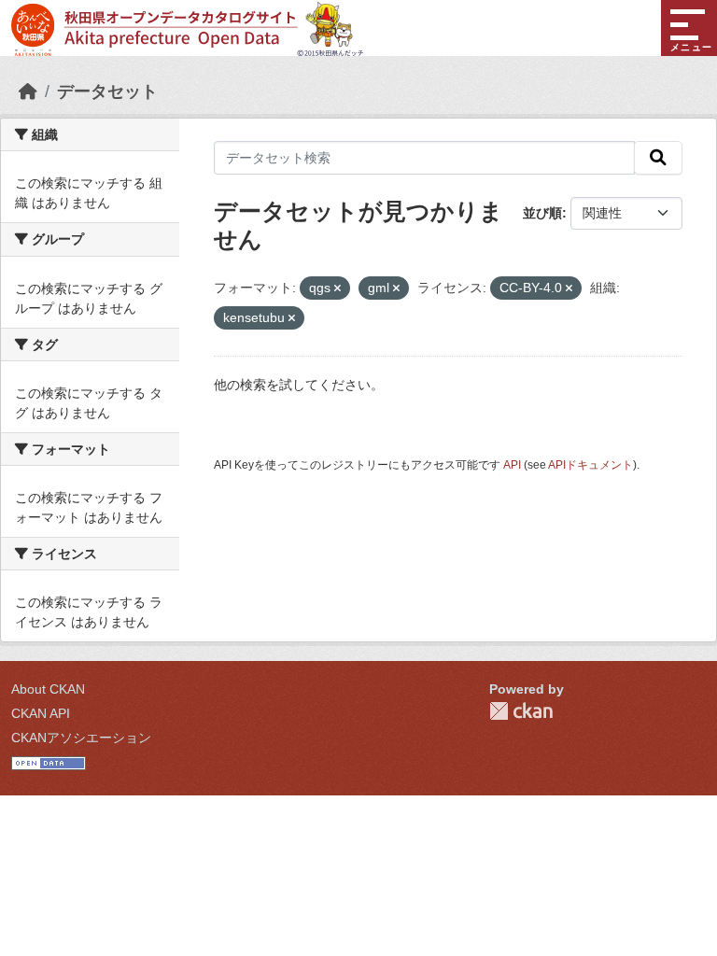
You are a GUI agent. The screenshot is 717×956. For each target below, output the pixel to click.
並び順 (542, 212)
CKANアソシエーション (81, 737)
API (512, 464)
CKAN (521, 711)
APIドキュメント (590, 464)
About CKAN (48, 689)
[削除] (337, 288)
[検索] (658, 158)
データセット (107, 91)
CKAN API (40, 713)
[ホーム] (28, 91)
